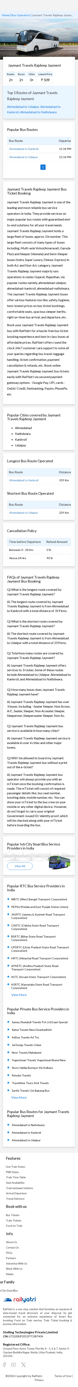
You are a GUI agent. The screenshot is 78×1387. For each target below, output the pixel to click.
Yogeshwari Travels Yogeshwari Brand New (39, 1060)
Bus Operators (20, 15)
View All (20, 866)
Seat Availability (15, 1182)
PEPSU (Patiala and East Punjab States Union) (39, 907)
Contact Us (12, 1247)
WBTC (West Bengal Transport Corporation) (39, 899)
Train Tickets (13, 1220)
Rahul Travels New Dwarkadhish (32, 1029)
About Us (11, 1242)
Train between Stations (19, 1188)
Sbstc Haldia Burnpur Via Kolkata (32, 1067)
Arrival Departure (16, 1193)
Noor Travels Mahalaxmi (26, 1052)
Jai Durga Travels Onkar (26, 1045)
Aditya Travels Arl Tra (25, 1037)
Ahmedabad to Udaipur (23, 157)
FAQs (9, 1252)
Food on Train (14, 1225)
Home (5, 15)
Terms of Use (63, 1376)
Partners (11, 1258)
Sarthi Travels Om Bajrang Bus (31, 1090)
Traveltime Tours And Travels (30, 1083)
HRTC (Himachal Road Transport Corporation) (39, 958)
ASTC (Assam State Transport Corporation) (38, 977)
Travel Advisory (15, 1198)
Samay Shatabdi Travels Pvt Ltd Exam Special (40, 1022)
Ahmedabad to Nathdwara (38, 112)
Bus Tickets (12, 1215)
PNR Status (12, 1172)
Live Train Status (15, 1166)
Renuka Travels (21, 1075)
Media (9, 1274)
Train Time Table (16, 1177)
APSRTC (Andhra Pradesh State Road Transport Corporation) (34, 967)
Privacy (39, 1380)
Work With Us (14, 1268)
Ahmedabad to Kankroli (23, 148)
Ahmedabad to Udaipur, (23, 106)
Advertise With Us (16, 1263)
